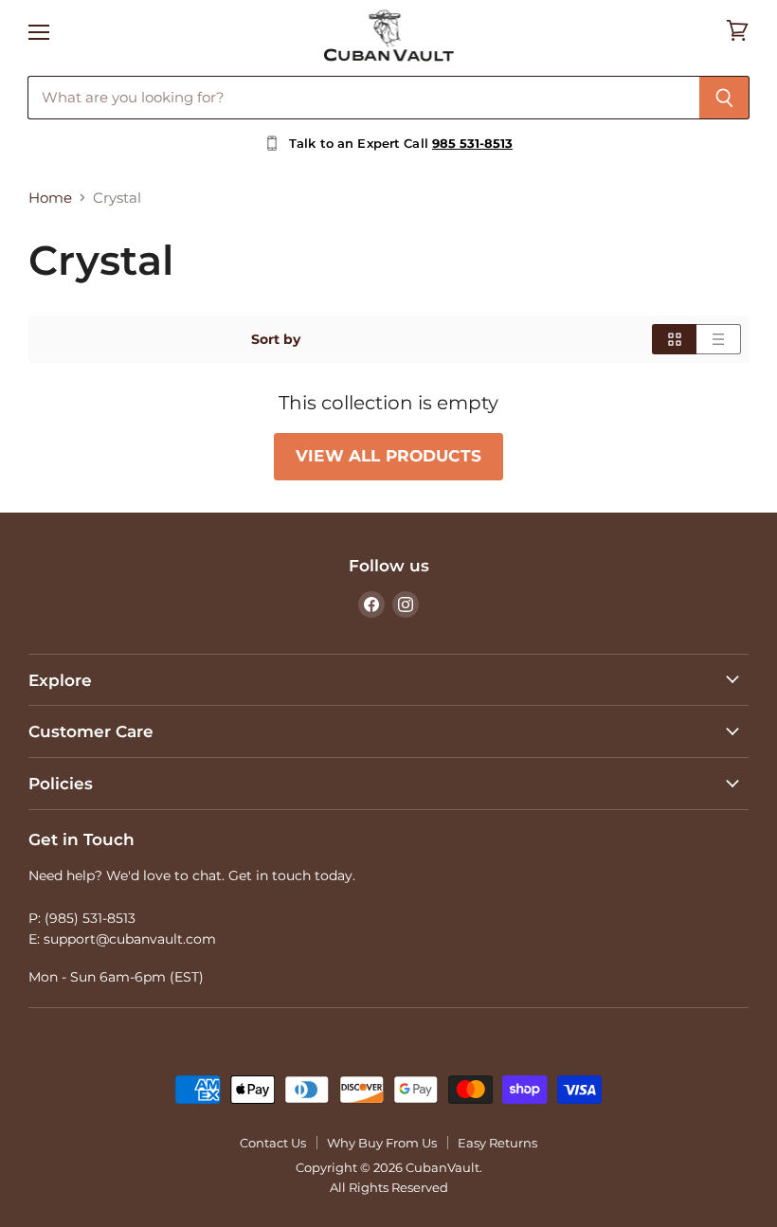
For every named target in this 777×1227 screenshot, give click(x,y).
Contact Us (273, 1142)
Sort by (275, 339)
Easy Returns (497, 1142)
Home (50, 197)
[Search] (724, 97)
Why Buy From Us (382, 1142)
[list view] (718, 339)
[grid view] (674, 339)
